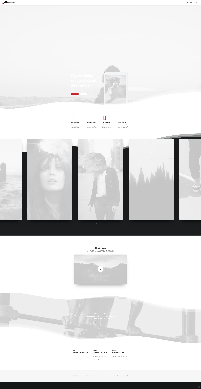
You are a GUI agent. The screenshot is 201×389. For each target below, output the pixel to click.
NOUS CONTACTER (175, 2)
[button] (100, 269)
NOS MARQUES (145, 2)
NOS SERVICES (160, 2)
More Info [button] (83, 94)
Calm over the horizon (100, 352)
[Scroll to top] (199, 386)
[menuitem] (145, 3)
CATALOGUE (182, 2)
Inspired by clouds (118, 352)
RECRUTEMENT (167, 2)
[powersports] (8, 2)
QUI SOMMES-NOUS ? (153, 2)
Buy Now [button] (74, 94)
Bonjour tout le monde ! (80, 352)
